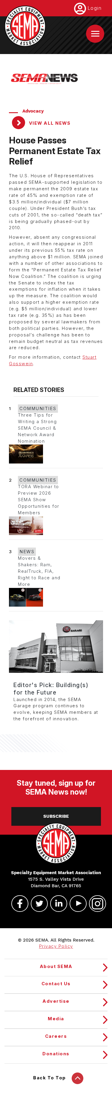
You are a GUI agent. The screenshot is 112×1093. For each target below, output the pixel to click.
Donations (56, 1053)
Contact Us (56, 983)
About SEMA (56, 966)
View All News (48, 123)
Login (95, 8)
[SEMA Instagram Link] (95, 903)
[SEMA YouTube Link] (76, 903)
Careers (56, 1036)
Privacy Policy (56, 946)
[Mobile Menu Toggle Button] (95, 33)
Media (56, 1018)
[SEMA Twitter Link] (37, 903)
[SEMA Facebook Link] (17, 903)
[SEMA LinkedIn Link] (56, 903)
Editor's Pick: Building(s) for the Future (50, 688)
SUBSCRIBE (56, 816)
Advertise (56, 1001)
